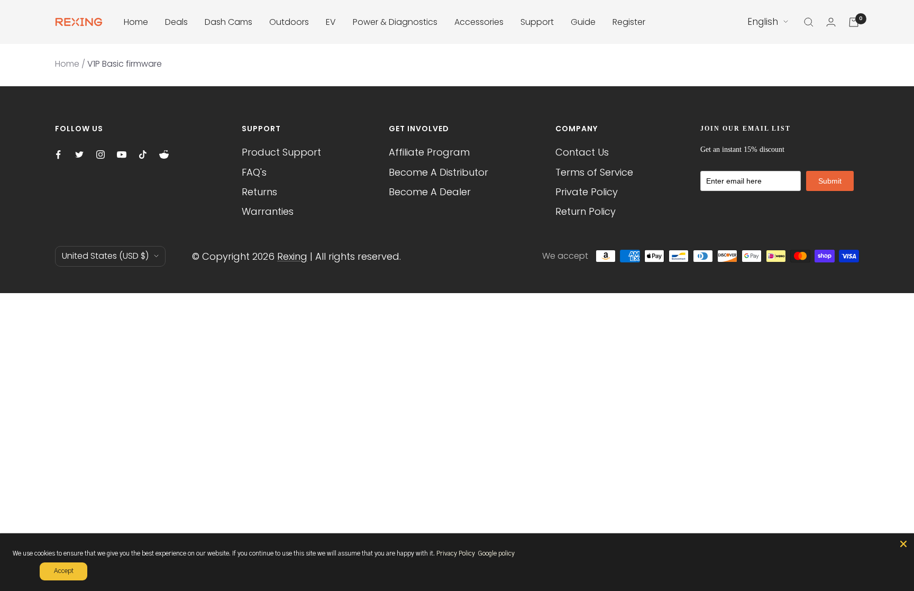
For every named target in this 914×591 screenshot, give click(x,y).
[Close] (903, 544)
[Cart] (853, 22)
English (762, 21)
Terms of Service (594, 172)
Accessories (479, 22)
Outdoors (289, 22)
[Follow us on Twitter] (79, 154)
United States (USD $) (105, 256)
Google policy (496, 553)
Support (537, 22)
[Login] (831, 21)
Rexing (292, 256)
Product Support (281, 152)
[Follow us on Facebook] (58, 154)
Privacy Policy (455, 553)
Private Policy (586, 191)
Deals (176, 22)
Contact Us (582, 152)
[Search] (809, 22)
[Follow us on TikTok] (142, 154)
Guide (583, 22)
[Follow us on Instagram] (100, 154)
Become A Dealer (430, 191)
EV (331, 22)
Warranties (268, 211)
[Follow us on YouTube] (121, 154)
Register (629, 22)
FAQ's (254, 172)
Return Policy (585, 211)
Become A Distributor (438, 172)
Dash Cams (228, 22)
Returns (259, 191)
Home (136, 22)
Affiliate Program (429, 152)
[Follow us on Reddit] (164, 154)
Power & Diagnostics (395, 22)
